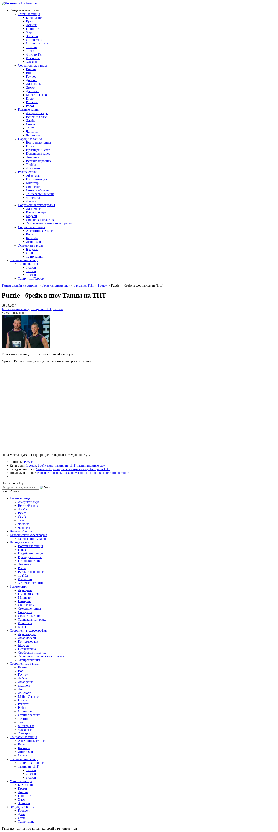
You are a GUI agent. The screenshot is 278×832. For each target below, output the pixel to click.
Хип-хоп (32, 36)
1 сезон (31, 267)
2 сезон (31, 271)
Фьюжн (31, 201)
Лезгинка (32, 157)
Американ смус (37, 113)
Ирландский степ (38, 150)
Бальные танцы (28, 109)
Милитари (33, 183)
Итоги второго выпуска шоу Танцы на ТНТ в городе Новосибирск (83, 472)
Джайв (30, 120)
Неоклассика (27, 649)
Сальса (22, 755)
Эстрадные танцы (30, 245)
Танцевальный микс (40, 194)
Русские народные (39, 161)
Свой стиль (34, 186)
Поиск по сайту (12, 483)
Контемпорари (36, 212)
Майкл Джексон (37, 95)
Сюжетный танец (38, 190)
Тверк (30, 50)
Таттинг (31, 47)
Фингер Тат (34, 54)
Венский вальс (36, 117)
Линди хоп (33, 241)
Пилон (30, 98)
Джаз (21, 814)
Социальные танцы (31, 227)
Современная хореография (36, 205)
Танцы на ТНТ (28, 263)
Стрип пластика (37, 43)
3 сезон (31, 275)
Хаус (29, 32)
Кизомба (32, 238)
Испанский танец (38, 153)
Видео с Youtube (21, 531)
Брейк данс (34, 17)
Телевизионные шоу (24, 260)
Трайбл (31, 164)
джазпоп (24, 685)
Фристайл (33, 197)
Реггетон (32, 102)
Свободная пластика (40, 219)
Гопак (30, 146)
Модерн (31, 216)
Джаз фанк (33, 84)
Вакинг (31, 69)
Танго (30, 128)
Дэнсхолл (32, 91)
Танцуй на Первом (31, 278)
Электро (32, 61)
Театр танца (34, 256)
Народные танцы (30, 139)
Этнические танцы (31, 582)
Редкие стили (27, 172)
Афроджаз (33, 175)
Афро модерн (27, 634)
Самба (30, 124)
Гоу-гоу (31, 76)
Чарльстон (33, 135)
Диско (30, 87)
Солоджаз (25, 612)
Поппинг (32, 28)
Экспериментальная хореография (49, 223)
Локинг (31, 25)
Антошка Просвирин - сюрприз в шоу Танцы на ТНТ (73, 469)
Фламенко (33, 168)
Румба (22, 513)
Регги (22, 568)
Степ (29, 252)
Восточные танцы (38, 142)
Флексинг (33, 58)
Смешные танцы (29, 608)
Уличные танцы (29, 14)
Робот (30, 106)
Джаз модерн (35, 208)
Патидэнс (24, 601)
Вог (28, 72)
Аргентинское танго (40, 230)
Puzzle (28, 461)
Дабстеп (31, 80)
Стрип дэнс (34, 39)
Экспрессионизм (29, 660)
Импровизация (36, 179)
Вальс (30, 234)
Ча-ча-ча (32, 131)
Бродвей (32, 249)
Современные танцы (32, 65)
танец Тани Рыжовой (33, 538)
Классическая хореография (28, 535)
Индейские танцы (30, 553)
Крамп (30, 21)
